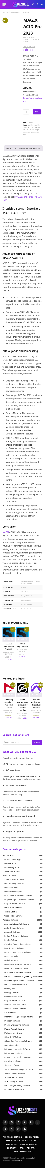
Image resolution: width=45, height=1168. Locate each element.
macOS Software (9, 875)
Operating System (12, 1045)
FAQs (22, 1148)
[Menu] (4, 4)
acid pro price (28, 130)
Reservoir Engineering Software (17, 1057)
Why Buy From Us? (22, 1152)
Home (4, 12)
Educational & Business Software (18, 895)
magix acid (27, 132)
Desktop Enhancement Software (17, 952)
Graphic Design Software (14, 903)
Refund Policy (13, 1141)
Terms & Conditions (12, 1137)
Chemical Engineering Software (17, 944)
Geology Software (11, 992)
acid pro (31, 125)
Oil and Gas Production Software (18, 1041)
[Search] (33, 4)
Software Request (28, 1144)
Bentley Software (11, 940)
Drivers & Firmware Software (16, 968)
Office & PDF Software (13, 908)
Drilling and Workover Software (17, 964)
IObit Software (10, 1013)
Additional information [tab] (29, 148)
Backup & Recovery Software (16, 936)
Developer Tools (11, 887)
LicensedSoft (30, 1158)
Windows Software (10, 920)
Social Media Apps (12, 871)
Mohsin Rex (17, 1160)
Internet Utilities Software (15, 1008)
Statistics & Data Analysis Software (18, 1069)
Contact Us (12, 1148)
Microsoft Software (12, 1021)
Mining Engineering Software (16, 1025)
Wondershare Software (14, 1089)
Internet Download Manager (16, 1004)
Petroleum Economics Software (17, 1049)
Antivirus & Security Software (16, 924)
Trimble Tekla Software (13, 1077)
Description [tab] (11, 148)
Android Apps (8, 855)
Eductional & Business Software (17, 972)
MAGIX (5, 532)
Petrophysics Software (13, 1053)
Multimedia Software (13, 1033)
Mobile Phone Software (14, 1029)
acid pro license (34, 127)
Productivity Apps (11, 867)
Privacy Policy (29, 1141)
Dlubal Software (11, 960)
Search (37, 742)
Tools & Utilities (10, 912)
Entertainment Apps (12, 859)
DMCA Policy (11, 1144)
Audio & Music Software (29, 38)
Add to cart (37, 112)
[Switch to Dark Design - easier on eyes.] (37, 4)
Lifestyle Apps (10, 863)
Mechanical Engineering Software (18, 1017)
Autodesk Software (12, 932)
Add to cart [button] (10, 640)
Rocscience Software (13, 1061)
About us (31, 1148)
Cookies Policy (32, 1137)
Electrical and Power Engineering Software (22, 976)
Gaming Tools (10, 988)
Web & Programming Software (17, 1085)
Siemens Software (11, 1065)
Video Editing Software (13, 916)
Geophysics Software (13, 996)
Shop (10, 12)
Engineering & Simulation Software (19, 899)
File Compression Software (15, 984)
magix (36, 130)
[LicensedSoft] (21, 4)
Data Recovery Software (14, 883)
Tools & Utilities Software (14, 1073)
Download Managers (13, 891)
